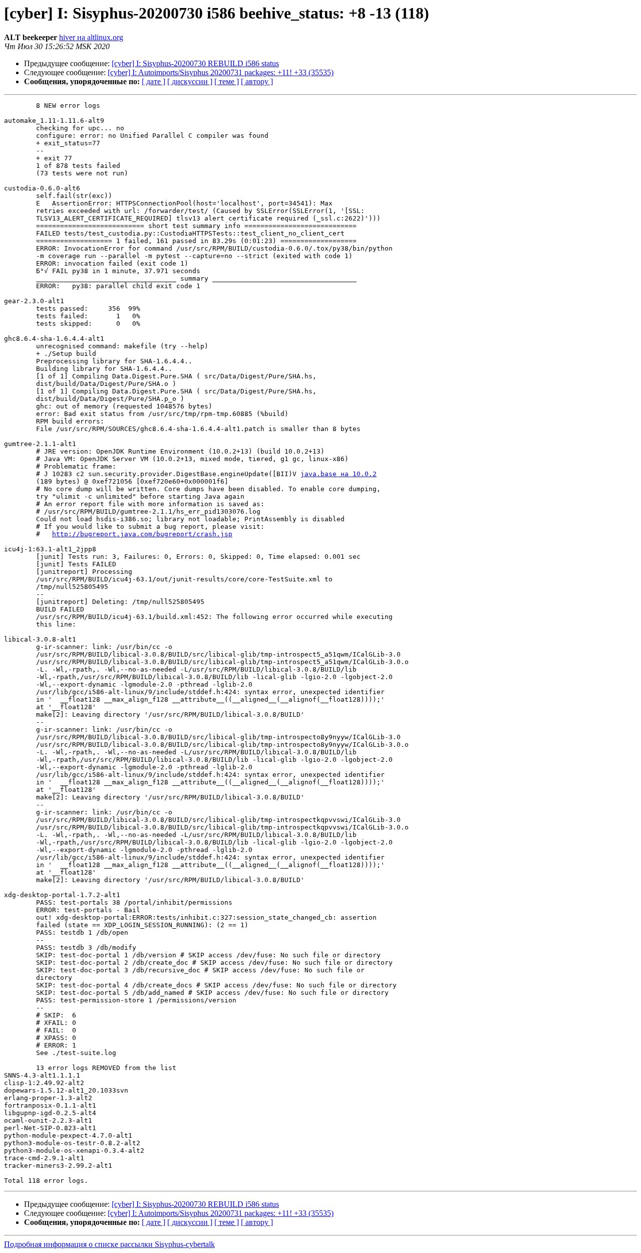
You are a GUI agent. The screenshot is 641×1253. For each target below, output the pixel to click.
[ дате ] (153, 81)
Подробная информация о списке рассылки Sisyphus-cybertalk (109, 1244)
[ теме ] (226, 81)
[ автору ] (257, 81)
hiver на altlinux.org (91, 37)
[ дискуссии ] (189, 81)
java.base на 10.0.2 (338, 474)
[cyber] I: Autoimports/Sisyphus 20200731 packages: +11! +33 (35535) (221, 72)
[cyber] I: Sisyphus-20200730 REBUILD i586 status (195, 63)
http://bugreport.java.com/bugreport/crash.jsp (142, 534)
